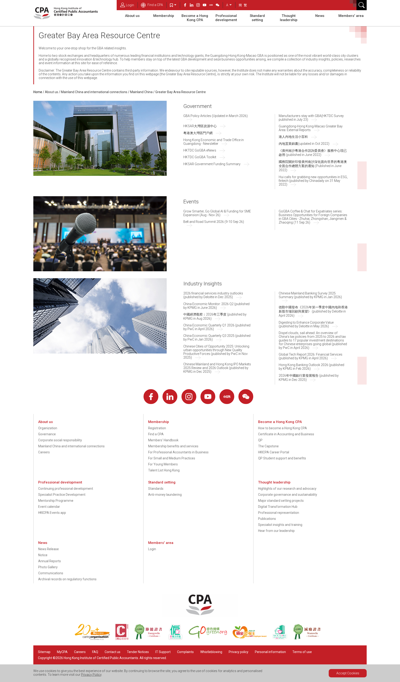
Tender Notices (138, 652)
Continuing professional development (65, 488)
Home (37, 92)
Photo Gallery (48, 567)
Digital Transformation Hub (277, 506)
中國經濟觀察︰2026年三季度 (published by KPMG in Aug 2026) (215, 316)
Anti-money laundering (165, 494)
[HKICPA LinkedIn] (193, 5)
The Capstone (268, 446)
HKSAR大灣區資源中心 (200, 126)
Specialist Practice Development (61, 494)
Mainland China (141, 92)
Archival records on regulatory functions (67, 579)
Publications (267, 519)
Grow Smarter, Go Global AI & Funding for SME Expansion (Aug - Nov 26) (217, 213)
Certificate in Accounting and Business (286, 434)
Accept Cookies (347, 673)
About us (132, 16)
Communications (50, 573)
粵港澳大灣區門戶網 (197, 133)
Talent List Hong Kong (164, 470)
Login (130, 5)
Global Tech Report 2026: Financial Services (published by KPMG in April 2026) (310, 356)
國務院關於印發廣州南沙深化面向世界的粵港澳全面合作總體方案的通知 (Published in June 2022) (313, 166)
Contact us (112, 652)
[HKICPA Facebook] (186, 5)
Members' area (351, 16)
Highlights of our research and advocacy (287, 488)
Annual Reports (49, 561)
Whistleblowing (211, 652)
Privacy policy (238, 652)
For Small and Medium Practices (171, 458)
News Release (48, 549)
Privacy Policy (91, 674)
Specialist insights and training (280, 525)
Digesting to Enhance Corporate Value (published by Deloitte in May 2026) (306, 324)
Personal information (270, 652)
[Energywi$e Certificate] (150, 639)
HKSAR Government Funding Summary (212, 164)
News (319, 16)
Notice (42, 555)
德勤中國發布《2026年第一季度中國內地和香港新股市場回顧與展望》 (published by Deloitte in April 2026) (313, 311)
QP (260, 440)
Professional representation (278, 513)
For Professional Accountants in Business (178, 452)
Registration (157, 428)
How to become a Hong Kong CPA (282, 428)
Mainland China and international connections (94, 92)
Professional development (226, 18)
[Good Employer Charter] (178, 639)
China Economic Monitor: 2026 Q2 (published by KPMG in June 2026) (216, 305)
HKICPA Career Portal (273, 452)
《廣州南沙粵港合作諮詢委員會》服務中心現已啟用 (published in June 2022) (313, 153)
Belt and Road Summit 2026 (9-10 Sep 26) (213, 222)
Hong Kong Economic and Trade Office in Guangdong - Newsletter (213, 141)
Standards (155, 488)
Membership (163, 16)
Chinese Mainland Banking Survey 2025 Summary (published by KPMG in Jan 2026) (310, 295)
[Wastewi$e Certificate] (309, 639)
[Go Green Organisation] (210, 639)
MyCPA (62, 652)
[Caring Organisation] (95, 639)
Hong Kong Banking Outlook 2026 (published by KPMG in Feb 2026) (311, 366)
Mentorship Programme (55, 500)
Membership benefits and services (173, 446)
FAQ (95, 652)
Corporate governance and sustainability (287, 494)
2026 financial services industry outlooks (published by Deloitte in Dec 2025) (213, 295)
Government (197, 106)
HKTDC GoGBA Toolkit (199, 157)
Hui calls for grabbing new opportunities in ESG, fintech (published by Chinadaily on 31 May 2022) (313, 180)
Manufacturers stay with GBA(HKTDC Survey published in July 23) (311, 117)
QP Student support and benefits (282, 458)
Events (191, 202)
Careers (44, 452)
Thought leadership (288, 18)
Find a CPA (155, 5)
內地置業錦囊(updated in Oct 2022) (304, 143)
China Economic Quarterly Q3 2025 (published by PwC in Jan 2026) (216, 337)
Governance (47, 434)
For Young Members (163, 464)
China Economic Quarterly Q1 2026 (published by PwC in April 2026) (216, 327)
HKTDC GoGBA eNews (199, 150)
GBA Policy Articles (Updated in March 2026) (215, 116)
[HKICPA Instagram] (199, 5)
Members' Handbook (163, 440)
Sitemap (44, 652)
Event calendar (49, 506)
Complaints (185, 652)
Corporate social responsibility (60, 440)
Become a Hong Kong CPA (194, 18)
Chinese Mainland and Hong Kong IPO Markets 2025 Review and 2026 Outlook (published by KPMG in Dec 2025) (217, 367)
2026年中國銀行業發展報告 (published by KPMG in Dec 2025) (309, 378)
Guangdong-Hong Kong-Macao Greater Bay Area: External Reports (311, 128)
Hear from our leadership (276, 531)
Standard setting (257, 18)
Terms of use (302, 652)
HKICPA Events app (52, 513)
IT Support (163, 652)
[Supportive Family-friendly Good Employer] (282, 639)
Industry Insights (202, 284)
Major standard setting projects (281, 500)
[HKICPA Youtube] (206, 5)
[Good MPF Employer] (252, 639)
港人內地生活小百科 (293, 137)
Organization (47, 428)
